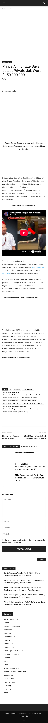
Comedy (7, 640)
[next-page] (7, 486)
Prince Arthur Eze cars (37, 395)
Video (9, 62)
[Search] (44, 3)
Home (4, 9)
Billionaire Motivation (12, 626)
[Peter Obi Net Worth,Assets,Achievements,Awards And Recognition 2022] (8, 467)
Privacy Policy (24, 716)
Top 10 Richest (9, 679)
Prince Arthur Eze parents (11, 409)
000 (10, 389)
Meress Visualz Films (24, 453)
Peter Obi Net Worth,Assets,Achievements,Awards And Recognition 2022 (30, 466)
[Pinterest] (15, 84)
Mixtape (7, 658)
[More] (36, 84)
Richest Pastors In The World (15, 672)
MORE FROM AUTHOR (29, 447)
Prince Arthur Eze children (11, 398)
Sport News (8, 675)
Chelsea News (9, 637)
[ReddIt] (26, 84)
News (10, 9)
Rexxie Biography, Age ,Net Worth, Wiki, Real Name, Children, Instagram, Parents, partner (22, 574)
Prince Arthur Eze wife (10, 412)
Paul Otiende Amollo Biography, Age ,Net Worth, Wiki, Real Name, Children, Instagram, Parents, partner (23, 589)
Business (7, 633)
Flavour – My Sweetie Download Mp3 (10, 437)
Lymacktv (7, 79)
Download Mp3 (9, 644)
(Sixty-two (6, 273)
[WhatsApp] (20, 84)
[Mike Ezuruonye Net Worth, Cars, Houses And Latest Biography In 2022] (8, 478)
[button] (4, 3)
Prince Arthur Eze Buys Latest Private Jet (15, 395)
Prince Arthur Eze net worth (11, 403)
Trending (7, 686)
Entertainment (9, 647)
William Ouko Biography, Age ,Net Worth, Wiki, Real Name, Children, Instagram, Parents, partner (24, 603)
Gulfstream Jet (38, 267)
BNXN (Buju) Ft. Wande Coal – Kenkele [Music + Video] (35, 437)
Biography (8, 630)
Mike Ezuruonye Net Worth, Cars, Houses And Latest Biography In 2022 (30, 478)
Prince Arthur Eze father (10, 400)
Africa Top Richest (11, 619)
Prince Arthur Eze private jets (30, 409)
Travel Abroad (9, 682)
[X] (10, 84)
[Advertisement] (24, 36)
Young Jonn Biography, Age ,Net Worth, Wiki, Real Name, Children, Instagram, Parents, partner (24, 596)
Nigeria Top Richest (11, 668)
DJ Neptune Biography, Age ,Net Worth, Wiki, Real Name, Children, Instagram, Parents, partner (24, 581)
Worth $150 (22, 412)
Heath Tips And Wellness (13, 651)
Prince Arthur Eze (28, 389)
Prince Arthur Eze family (29, 398)
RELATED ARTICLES (11, 447)
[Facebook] (4, 84)
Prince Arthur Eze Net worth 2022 (33, 403)
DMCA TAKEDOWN (35, 714)
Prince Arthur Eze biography (12, 392)
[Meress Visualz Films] (8, 455)
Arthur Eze (17, 389)
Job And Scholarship (11, 654)
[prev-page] (3, 486)
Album (6, 623)
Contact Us (23, 714)
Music (6, 661)
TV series (7, 689)
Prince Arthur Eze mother (28, 400)
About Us (14, 714)
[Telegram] (31, 84)
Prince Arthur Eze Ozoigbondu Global (14, 406)
